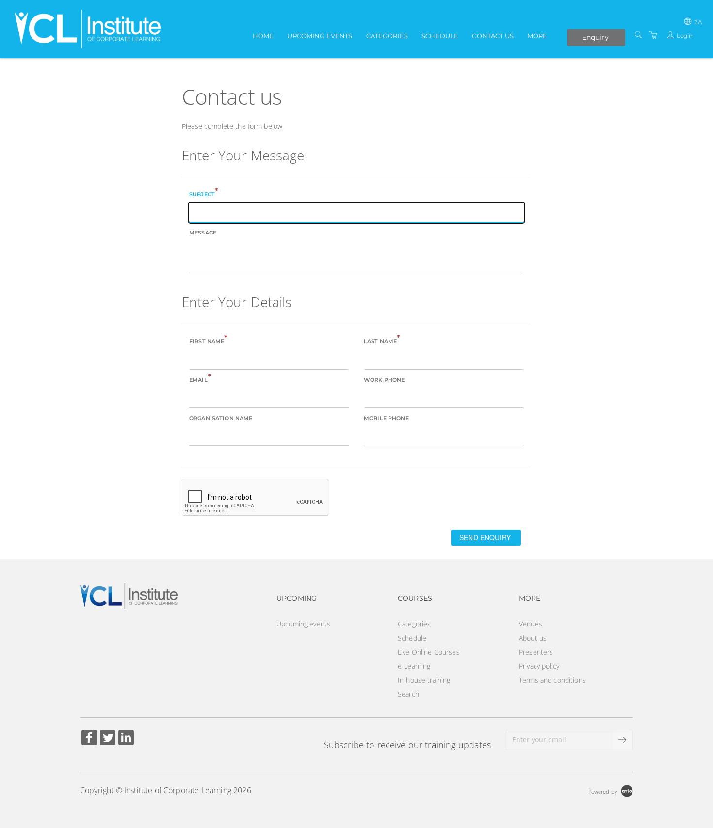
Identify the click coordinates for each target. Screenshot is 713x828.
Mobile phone (386, 418)
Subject (203, 193)
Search (408, 694)
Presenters (536, 651)
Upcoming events (319, 36)
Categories (387, 36)
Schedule (439, 36)
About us (533, 637)
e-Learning (414, 666)
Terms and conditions (552, 680)
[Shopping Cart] (653, 35)
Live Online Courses (429, 651)
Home (263, 36)
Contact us (492, 36)
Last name (382, 340)
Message (202, 232)
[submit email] (623, 740)
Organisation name (220, 418)
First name (208, 340)
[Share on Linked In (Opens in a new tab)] (126, 739)
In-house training (424, 680)
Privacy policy (539, 666)
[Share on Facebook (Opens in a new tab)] (89, 739)
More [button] (537, 36)
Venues (530, 623)
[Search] (638, 35)
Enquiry (595, 36)
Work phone (384, 379)
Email (200, 379)
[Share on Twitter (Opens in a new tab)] (107, 739)
